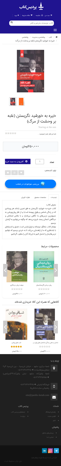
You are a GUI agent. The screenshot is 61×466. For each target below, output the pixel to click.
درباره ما (22, 416)
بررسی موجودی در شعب (27, 184)
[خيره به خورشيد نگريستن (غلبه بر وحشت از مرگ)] (12, 101)
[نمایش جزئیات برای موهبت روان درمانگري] (17, 266)
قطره (46, 170)
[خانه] (56, 37)
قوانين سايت (52, 416)
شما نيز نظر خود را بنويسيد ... (47, 133)
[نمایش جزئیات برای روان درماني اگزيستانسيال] (44, 266)
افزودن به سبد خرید (14, 161)
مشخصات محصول (40, 197)
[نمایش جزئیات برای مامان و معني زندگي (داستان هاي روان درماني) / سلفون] (44, 324)
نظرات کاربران (25, 197)
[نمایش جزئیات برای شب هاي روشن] (16, 324)
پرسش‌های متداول (47, 432)
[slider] (11, 135)
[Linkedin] (44, 450)
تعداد (52, 162)
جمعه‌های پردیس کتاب (18, 411)
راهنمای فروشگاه (51, 411)
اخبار (54, 420)
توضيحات (54, 197)
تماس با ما (50, 437)
